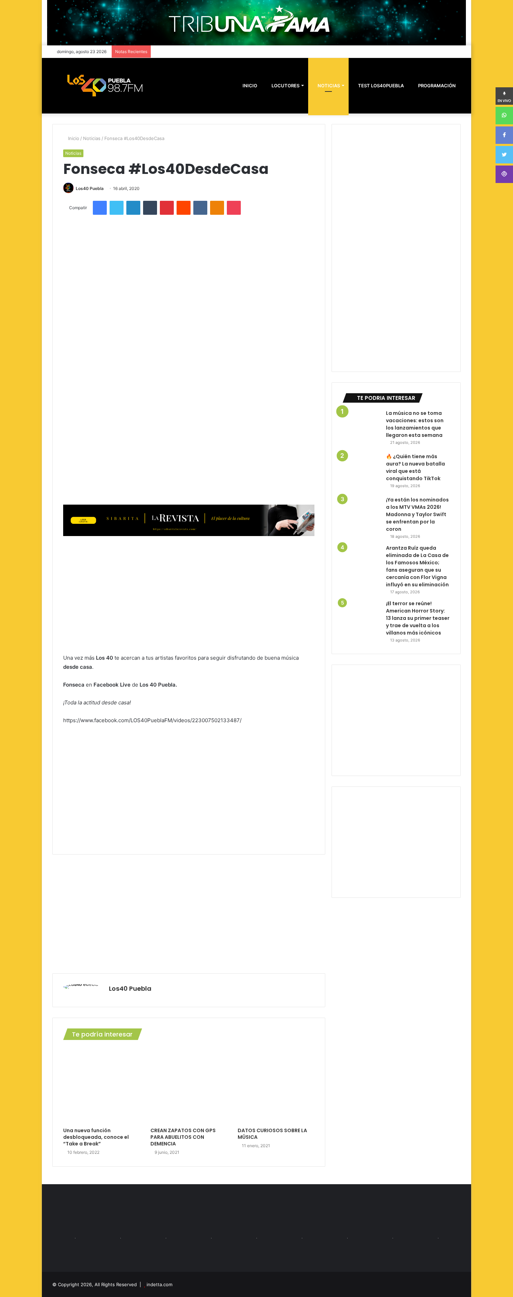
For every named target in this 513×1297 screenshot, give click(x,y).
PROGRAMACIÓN (436, 85)
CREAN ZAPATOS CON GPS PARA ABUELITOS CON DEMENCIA (183, 1137)
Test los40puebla (380, 85)
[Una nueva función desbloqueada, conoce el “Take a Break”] (101, 1085)
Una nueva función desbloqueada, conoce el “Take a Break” (96, 1137)
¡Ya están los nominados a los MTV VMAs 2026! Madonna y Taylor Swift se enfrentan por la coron (417, 514)
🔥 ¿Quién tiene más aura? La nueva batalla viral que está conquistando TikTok (415, 467)
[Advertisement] (188, 594)
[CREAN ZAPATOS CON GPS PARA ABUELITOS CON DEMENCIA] (188, 1085)
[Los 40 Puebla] (104, 86)
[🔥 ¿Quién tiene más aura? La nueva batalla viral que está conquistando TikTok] (361, 472)
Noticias (328, 85)
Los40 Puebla (90, 188)
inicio (250, 85)
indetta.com (159, 1284)
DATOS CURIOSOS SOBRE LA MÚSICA (272, 1134)
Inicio (73, 138)
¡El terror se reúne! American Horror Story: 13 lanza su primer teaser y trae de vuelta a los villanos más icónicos (417, 618)
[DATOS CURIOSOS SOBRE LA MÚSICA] (276, 1085)
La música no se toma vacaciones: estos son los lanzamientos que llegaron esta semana (415, 424)
